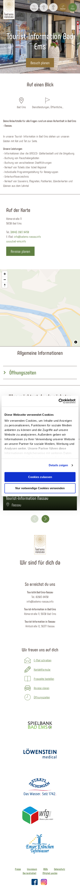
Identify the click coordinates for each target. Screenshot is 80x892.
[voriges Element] (34, 519)
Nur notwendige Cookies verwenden (40, 488)
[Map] (40, 307)
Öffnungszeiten (42, 697)
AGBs (45, 869)
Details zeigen (58, 465)
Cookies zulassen (40, 477)
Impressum (32, 869)
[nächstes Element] (45, 519)
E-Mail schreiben (42, 660)
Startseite (24, 76)
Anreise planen (41, 688)
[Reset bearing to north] (5, 285)
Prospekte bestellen (44, 678)
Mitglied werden (50, 873)
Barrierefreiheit (29, 873)
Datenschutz (59, 869)
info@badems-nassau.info (27, 236)
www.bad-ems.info (16, 241)
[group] (40, 372)
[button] (43, 7)
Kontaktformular (42, 669)
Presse (18, 869)
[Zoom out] (5, 279)
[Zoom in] (5, 274)
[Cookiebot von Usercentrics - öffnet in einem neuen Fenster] (59, 401)
